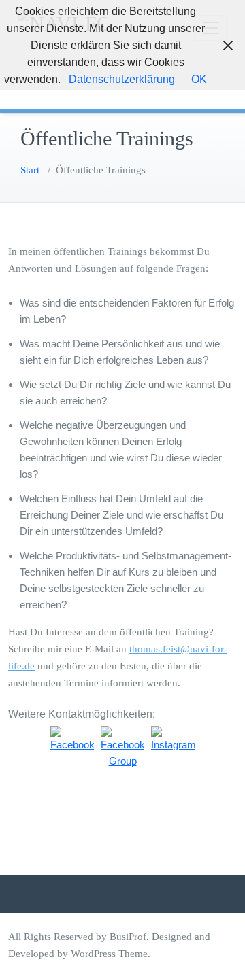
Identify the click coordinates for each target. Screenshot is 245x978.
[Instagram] (173, 747)
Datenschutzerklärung (122, 79)
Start (29, 169)
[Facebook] (72, 747)
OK (199, 79)
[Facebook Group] (122, 747)
